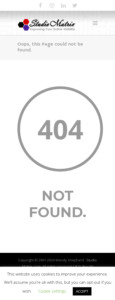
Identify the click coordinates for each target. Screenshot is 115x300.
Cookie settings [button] (52, 291)
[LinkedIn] (63, 5)
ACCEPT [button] (82, 291)
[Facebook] (40, 5)
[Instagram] (52, 5)
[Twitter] (75, 5)
